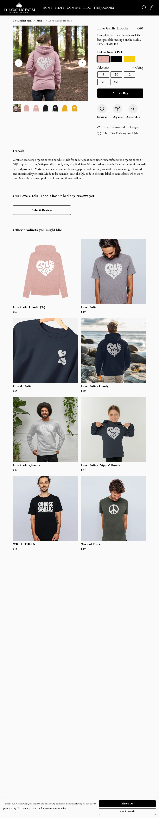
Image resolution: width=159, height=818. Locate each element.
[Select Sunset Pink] (103, 59)
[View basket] (152, 8)
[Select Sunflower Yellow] (129, 59)
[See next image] (82, 63)
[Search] (144, 8)
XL (103, 82)
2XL (116, 82)
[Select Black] (116, 59)
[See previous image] (18, 63)
